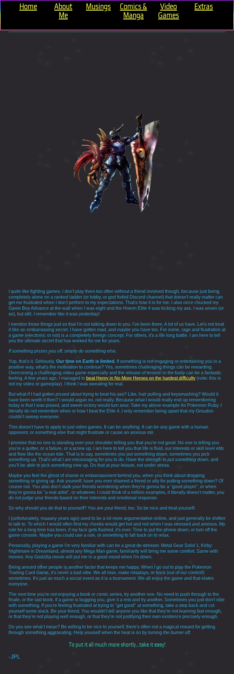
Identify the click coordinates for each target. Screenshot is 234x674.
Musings (98, 6)
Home (28, 6)
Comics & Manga (133, 11)
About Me (63, 11)
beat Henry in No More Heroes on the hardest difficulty (140, 378)
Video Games (168, 11)
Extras (203, 6)
